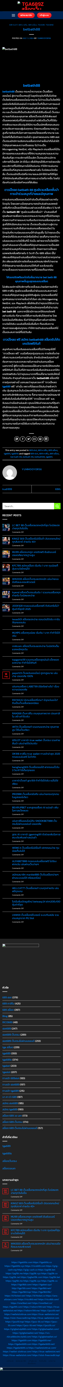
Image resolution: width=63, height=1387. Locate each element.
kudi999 (7, 489)
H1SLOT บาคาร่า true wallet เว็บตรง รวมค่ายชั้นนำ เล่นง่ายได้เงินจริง (36, 742)
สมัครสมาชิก (21, 1361)
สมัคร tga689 (9, 1109)
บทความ (52, 1361)
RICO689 (7, 1022)
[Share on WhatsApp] (17, 439)
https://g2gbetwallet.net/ (25, 1333)
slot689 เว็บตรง (11, 1035)
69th (58, 489)
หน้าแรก (10, 1361)
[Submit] (57, 506)
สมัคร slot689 (10, 1103)
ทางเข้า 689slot (10, 1078)
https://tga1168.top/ (22, 1292)
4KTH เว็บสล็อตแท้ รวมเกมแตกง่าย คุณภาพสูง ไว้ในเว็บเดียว (35, 728)
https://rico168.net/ (28, 1299)
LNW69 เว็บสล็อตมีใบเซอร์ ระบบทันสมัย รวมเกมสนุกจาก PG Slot (35, 916)
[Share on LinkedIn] (46, 439)
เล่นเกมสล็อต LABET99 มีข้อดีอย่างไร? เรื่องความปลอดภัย (35, 688)
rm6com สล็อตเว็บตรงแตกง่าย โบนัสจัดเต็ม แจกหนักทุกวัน (35, 648)
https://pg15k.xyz (32, 1273)
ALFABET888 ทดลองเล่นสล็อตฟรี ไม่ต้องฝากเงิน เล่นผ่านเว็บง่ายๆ (34, 863)
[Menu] (13, 15)
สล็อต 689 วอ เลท (12, 1116)
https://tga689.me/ (41, 1340)
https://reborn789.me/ (28, 1310)
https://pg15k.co (49, 1273)
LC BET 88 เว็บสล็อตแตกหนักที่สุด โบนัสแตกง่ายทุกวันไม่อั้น (36, 527)
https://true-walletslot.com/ (17, 1355)
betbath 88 (28, 456)
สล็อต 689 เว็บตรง (12, 1122)
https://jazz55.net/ (50, 1310)
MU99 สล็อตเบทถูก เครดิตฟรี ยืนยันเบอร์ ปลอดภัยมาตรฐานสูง (34, 554)
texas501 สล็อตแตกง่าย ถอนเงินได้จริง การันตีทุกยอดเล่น (36, 621)
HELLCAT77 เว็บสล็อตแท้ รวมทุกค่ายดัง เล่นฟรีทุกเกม (35, 890)
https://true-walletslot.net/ (46, 1351)
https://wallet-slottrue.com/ (17, 1351)
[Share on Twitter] (28, 439)
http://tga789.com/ (21, 1288)
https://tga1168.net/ (41, 1288)
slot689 (6, 1028)
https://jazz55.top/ (14, 1321)
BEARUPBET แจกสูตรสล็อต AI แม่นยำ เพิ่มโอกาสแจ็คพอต (35, 809)
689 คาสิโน (23, 25)
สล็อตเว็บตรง (9, 1161)
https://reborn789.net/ (35, 1307)
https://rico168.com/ (48, 1299)
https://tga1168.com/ (21, 1284)
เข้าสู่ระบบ (32, 1361)
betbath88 (40, 456)
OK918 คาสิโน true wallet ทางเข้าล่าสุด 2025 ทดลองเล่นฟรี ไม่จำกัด (36, 755)
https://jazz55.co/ (46, 1325)
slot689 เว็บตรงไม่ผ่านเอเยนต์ (18, 1041)
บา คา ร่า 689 (9, 1097)
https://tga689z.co (42, 1262)
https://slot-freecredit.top (17, 1318)
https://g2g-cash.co (27, 1269)
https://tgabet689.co (17, 1348)
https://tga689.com (21, 1340)
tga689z (50, 25)
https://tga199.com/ (13, 1307)
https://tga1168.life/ (41, 1292)
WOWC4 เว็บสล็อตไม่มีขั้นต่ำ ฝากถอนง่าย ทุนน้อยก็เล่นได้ (35, 849)
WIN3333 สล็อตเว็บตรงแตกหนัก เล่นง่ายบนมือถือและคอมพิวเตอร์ (35, 580)
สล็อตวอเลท (9, 1168)
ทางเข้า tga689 (10, 1091)
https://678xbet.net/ (15, 1295)
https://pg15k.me (14, 1273)
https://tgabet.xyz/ (42, 1284)
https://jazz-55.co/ (34, 1321)
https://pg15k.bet (46, 1269)
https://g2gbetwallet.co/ (44, 1336)
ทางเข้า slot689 (10, 1084)
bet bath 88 (16, 456)
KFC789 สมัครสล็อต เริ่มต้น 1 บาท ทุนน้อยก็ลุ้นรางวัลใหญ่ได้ (35, 567)
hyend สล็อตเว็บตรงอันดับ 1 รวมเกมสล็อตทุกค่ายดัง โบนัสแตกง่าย (36, 594)
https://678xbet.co (35, 1295)
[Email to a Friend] (34, 439)
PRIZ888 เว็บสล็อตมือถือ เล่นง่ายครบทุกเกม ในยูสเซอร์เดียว (35, 796)
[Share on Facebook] (22, 439)
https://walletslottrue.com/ (42, 1348)
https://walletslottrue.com (17, 1314)
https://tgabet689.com (19, 1344)
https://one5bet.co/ (42, 1303)
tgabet (6, 1066)
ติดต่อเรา (32, 1363)
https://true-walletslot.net (45, 1314)
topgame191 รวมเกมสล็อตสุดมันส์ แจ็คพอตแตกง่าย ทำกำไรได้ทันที (35, 661)
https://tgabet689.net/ (43, 1344)
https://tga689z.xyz (15, 1266)
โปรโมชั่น (43, 1361)
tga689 (41, 25)
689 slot (13, 25)
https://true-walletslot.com (45, 1318)
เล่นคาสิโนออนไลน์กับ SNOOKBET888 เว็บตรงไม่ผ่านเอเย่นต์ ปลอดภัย (34, 822)
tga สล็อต (7, 1047)
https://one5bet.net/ (21, 1303)
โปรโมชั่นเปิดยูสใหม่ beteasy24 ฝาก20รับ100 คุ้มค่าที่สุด (36, 903)
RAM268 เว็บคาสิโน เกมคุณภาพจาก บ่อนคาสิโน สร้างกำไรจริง (36, 715)
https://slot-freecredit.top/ (46, 1355)
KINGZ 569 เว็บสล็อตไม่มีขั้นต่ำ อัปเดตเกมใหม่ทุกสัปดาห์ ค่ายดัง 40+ (36, 540)
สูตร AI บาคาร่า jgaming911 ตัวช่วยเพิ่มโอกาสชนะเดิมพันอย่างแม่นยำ (36, 836)
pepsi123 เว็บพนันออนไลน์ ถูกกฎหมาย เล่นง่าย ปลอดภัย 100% (35, 675)
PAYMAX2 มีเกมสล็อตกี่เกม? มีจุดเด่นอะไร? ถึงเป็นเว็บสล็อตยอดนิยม (35, 702)
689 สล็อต (32, 25)
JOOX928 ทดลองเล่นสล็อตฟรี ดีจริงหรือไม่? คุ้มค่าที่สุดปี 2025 (35, 607)
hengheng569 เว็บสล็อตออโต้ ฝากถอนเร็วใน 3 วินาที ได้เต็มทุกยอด (35, 769)
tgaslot (6, 1072)
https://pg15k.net (11, 1277)
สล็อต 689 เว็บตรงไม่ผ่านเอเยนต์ (19, 1128)
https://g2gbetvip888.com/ (18, 1329)
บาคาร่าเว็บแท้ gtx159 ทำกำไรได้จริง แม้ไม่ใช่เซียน (35, 782)
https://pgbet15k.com (31, 1277)
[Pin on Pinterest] (40, 439)
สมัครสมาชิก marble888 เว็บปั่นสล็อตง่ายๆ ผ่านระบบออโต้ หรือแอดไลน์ (35, 876)
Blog (5, 1016)
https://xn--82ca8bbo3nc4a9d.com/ (28, 1334)
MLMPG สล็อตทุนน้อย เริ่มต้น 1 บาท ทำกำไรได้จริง (36, 634)
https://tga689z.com (21, 1262)
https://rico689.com (35, 1266)
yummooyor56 (44, 38)
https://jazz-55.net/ (26, 1325)
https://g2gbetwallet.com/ (45, 1329)
